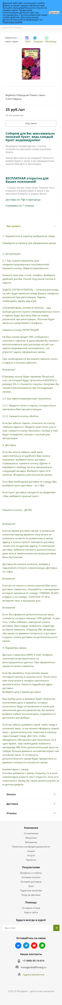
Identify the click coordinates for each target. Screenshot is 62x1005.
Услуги (31, 855)
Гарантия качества (31, 890)
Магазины (31, 842)
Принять (54, 12)
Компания (31, 828)
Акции (31, 851)
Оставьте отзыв (31, 907)
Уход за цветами (31, 894)
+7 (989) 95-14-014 (33, 960)
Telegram (38, 41)
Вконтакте (18, 945)
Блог (31, 886)
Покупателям (31, 867)
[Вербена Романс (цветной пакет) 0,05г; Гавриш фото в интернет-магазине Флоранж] (31, 64)
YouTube (34, 945)
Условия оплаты (31, 877)
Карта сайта (31, 912)
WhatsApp (50, 41)
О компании (31, 833)
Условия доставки (31, 881)
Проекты (31, 859)
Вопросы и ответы (31, 872)
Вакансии (31, 837)
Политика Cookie (12, 21)
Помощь (31, 902)
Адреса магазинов (33, 974)
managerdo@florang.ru (33, 967)
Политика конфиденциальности (31, 846)
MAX (28, 41)
